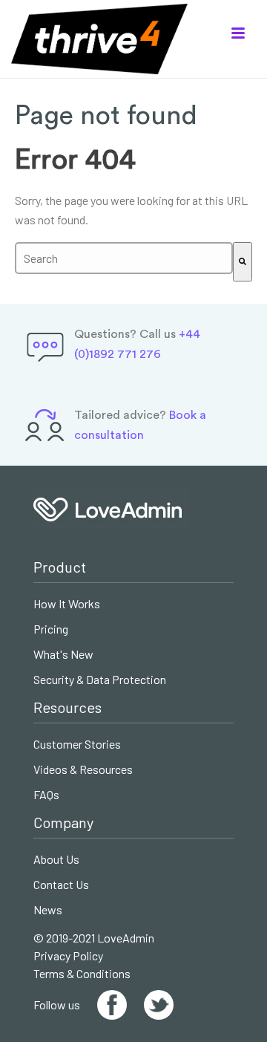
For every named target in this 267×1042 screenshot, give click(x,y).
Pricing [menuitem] (50, 629)
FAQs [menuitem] (46, 795)
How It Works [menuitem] (66, 604)
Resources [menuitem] (67, 707)
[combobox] (124, 258)
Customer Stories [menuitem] (77, 744)
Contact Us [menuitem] (61, 885)
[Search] (242, 261)
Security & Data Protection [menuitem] (99, 680)
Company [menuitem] (63, 822)
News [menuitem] (47, 910)
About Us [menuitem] (56, 859)
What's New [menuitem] (63, 654)
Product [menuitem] (59, 567)
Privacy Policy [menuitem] (68, 955)
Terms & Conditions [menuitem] (82, 973)
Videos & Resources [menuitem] (83, 769)
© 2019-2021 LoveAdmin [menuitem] (93, 938)
